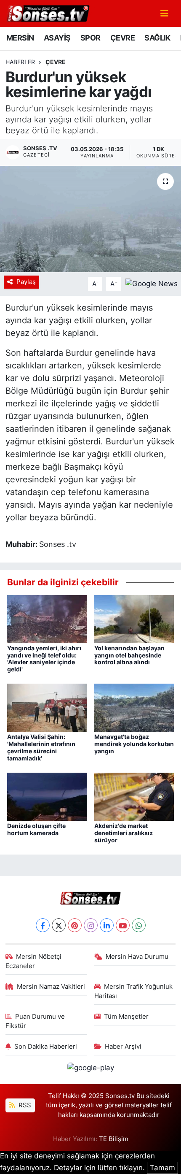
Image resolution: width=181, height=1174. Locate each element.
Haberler (20, 61)
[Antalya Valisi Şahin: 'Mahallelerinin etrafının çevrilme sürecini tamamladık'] (47, 707)
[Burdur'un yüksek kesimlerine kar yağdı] (90, 219)
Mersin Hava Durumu (137, 956)
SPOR (90, 37)
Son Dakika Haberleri (45, 1046)
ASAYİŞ (57, 37)
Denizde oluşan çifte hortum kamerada (36, 829)
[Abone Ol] (151, 283)
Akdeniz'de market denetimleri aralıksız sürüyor (123, 833)
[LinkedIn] (107, 925)
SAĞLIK (157, 37)
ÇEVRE (122, 37)
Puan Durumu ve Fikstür (35, 1021)
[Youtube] (123, 925)
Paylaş (26, 282)
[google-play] (90, 1069)
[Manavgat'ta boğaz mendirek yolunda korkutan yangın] (134, 707)
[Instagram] (91, 925)
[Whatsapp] (139, 925)
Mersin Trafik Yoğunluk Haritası (133, 991)
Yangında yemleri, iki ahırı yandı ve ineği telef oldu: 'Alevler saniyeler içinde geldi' (44, 658)
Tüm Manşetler (126, 1016)
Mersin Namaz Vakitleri (51, 986)
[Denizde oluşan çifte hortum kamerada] (47, 796)
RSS (24, 1105)
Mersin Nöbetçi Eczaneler (33, 961)
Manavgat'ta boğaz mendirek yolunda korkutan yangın (134, 744)
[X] (59, 925)
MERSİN (20, 37)
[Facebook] (43, 925)
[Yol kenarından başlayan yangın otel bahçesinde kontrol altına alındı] (134, 618)
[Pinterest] (75, 925)
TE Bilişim (113, 1139)
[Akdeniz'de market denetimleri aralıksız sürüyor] (134, 796)
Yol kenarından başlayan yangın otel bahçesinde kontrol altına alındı (129, 655)
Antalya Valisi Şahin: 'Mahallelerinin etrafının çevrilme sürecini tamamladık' (41, 747)
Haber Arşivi (123, 1046)
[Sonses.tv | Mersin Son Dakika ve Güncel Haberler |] (47, 12)
